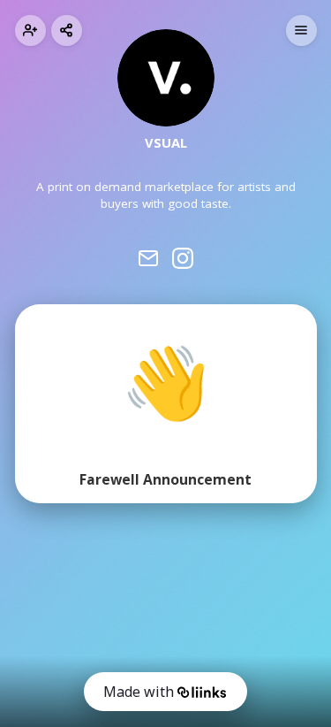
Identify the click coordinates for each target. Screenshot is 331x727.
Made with (138, 691)
